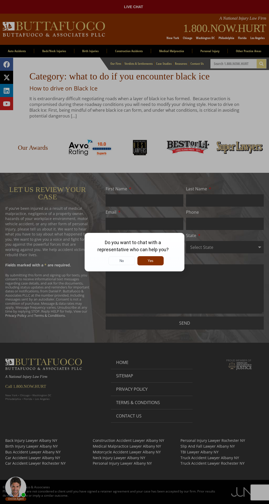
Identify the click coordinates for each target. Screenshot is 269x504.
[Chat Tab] (134, 252)
